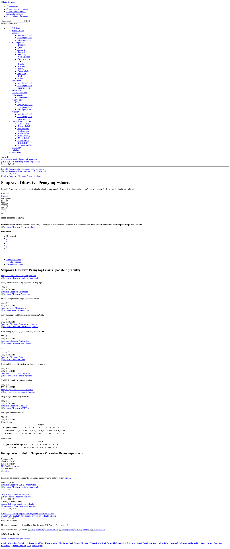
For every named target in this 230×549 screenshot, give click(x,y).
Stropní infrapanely (116, 543)
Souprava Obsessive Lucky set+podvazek (18, 275)
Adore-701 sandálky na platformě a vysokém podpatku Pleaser (27, 513)
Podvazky (21, 54)
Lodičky (15, 102)
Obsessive (5, 196)
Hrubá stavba (65, 543)
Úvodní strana (12, 7)
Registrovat (14, 466)
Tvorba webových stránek (19, 539)
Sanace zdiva (206, 543)
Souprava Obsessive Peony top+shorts (25, 176)
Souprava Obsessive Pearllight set (15, 341)
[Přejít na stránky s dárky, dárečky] (35, 530)
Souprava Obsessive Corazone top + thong (19, 324)
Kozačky (15, 112)
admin (3, 539)
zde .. (68, 525)
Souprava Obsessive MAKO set (14, 406)
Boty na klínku (18, 30)
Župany (21, 49)
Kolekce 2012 (18, 90)
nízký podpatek (24, 40)
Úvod (3, 176)
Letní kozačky (23, 136)
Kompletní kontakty (14, 14)
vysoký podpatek (24, 35)
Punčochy (21, 52)
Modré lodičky (23, 138)
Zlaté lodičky (23, 124)
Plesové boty (17, 100)
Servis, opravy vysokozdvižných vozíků (160, 543)
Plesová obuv (23, 128)
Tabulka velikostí (13, 262)
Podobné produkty (14, 259)
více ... (68, 478)
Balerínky (16, 28)
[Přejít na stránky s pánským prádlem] (66, 530)
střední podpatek (24, 38)
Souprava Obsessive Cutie (12, 357)
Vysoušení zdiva (97, 543)
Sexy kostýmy (23, 59)
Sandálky (16, 33)
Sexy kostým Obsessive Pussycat (15, 494)
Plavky (20, 69)
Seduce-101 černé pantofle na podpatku (17, 504)
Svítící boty (16, 148)
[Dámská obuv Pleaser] (8, 2)
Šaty (19, 47)
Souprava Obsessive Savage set (14, 292)
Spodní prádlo (18, 42)
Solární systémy (134, 543)
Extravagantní (17, 95)
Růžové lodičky (24, 126)
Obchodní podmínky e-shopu (18, 16)
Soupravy (21, 73)
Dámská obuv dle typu (21, 121)
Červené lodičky (24, 145)
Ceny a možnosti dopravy (17, 9)
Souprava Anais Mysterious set (14, 308)
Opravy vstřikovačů (189, 543)
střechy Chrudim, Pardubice (14, 543)
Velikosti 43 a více (19, 93)
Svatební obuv (23, 131)
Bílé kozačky (23, 133)
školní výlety (37, 545)
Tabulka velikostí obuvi (16, 11)
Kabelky (15, 150)
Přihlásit (4, 466)
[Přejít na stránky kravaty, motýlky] (81, 530)
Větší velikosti (23, 57)
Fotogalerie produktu (15, 264)
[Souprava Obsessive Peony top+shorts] (18, 227)
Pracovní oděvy (36, 543)
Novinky (21, 78)
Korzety (21, 66)
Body (20, 76)
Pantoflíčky (16, 81)
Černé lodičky (23, 140)
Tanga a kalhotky (25, 71)
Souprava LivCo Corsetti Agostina (15, 373)
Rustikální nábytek (21, 545)
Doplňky (21, 45)
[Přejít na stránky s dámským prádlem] (50, 530)
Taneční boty (23, 97)
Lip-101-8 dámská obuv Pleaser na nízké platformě (22, 169)
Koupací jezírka (81, 543)
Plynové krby (51, 543)
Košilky (21, 64)
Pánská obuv (17, 152)
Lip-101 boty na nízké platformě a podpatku (19, 159)
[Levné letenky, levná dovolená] (98, 530)
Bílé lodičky (22, 143)
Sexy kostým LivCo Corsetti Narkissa (17, 389)
